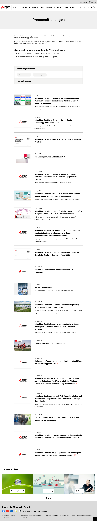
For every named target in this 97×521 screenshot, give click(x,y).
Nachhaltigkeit (50, 7)
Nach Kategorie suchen (26, 69)
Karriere (59, 7)
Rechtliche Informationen (84, 515)
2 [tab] (48, 498)
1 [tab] (46, 498)
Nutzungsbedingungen (35, 515)
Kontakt (72, 7)
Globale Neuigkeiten (23, 75)
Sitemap (24, 517)
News (66, 7)
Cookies (93, 2)
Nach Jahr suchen (24, 81)
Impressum (83, 2)
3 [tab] (51, 498)
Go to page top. (95, 519)
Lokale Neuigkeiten (39, 75)
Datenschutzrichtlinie (52, 515)
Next (54, 498)
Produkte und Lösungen (36, 7)
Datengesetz (65, 515)
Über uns (24, 7)
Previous (43, 498)
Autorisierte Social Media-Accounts (36, 511)
